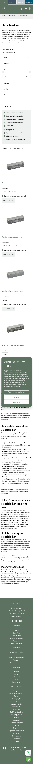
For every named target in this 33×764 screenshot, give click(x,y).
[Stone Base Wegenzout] (21, 2)
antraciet (6, 518)
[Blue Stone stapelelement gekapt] (15, 165)
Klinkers (16, 671)
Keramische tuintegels (16, 652)
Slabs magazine (16, 720)
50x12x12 (5, 191)
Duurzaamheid (16, 709)
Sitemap (16, 741)
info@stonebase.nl (16, 616)
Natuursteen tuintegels (16, 657)
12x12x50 (23, 520)
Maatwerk (16, 725)
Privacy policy (16, 736)
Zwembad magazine (16, 723)
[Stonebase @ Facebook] (12, 621)
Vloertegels (16, 641)
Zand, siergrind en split (17, 638)
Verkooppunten (16, 707)
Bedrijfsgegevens (16, 715)
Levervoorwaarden (16, 704)
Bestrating (16, 633)
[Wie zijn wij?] (29, 2)
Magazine (16, 717)
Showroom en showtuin (16, 693)
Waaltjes (16, 674)
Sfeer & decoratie (16, 643)
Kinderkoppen (16, 682)
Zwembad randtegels (16, 663)
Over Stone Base (16, 686)
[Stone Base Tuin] (4, 2)
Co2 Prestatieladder (16, 712)
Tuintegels (16, 655)
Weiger (16, 397)
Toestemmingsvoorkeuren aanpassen (16, 393)
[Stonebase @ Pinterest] (20, 621)
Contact (16, 696)
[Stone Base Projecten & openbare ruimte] (12, 2)
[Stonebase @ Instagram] (16, 621)
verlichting (24, 417)
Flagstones (16, 660)
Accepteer (16, 402)
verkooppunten (16, 560)
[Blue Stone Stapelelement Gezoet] (15, 274)
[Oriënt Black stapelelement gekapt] (15, 328)
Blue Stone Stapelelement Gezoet (12, 291)
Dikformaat (16, 677)
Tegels (16, 630)
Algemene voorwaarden (16, 731)
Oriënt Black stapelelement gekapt (13, 345)
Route (16, 701)
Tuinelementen (16, 636)
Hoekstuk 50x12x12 (13, 191)
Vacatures (16, 738)
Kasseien (16, 679)
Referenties (16, 728)
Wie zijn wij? (16, 691)
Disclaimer (16, 733)
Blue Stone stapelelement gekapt (12, 183)
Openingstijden (16, 699)
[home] (8, 8)
